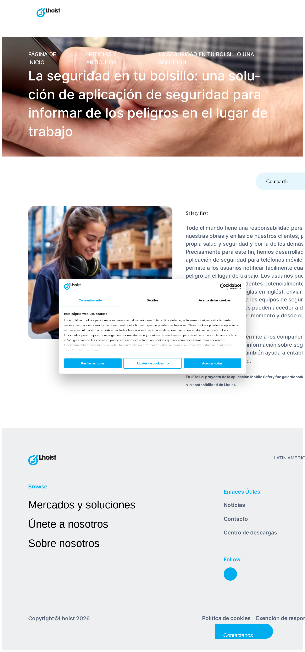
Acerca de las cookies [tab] (215, 300)
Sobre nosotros (64, 543)
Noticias (234, 505)
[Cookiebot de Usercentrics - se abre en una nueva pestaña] (223, 286)
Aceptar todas (212, 363)
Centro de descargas (250, 532)
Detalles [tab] (153, 300)
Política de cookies (226, 618)
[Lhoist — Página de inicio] (48, 13)
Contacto (236, 519)
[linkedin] (230, 574)
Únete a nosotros (68, 524)
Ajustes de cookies (150, 363)
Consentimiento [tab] (90, 300)
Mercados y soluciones (81, 505)
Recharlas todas (93, 363)
